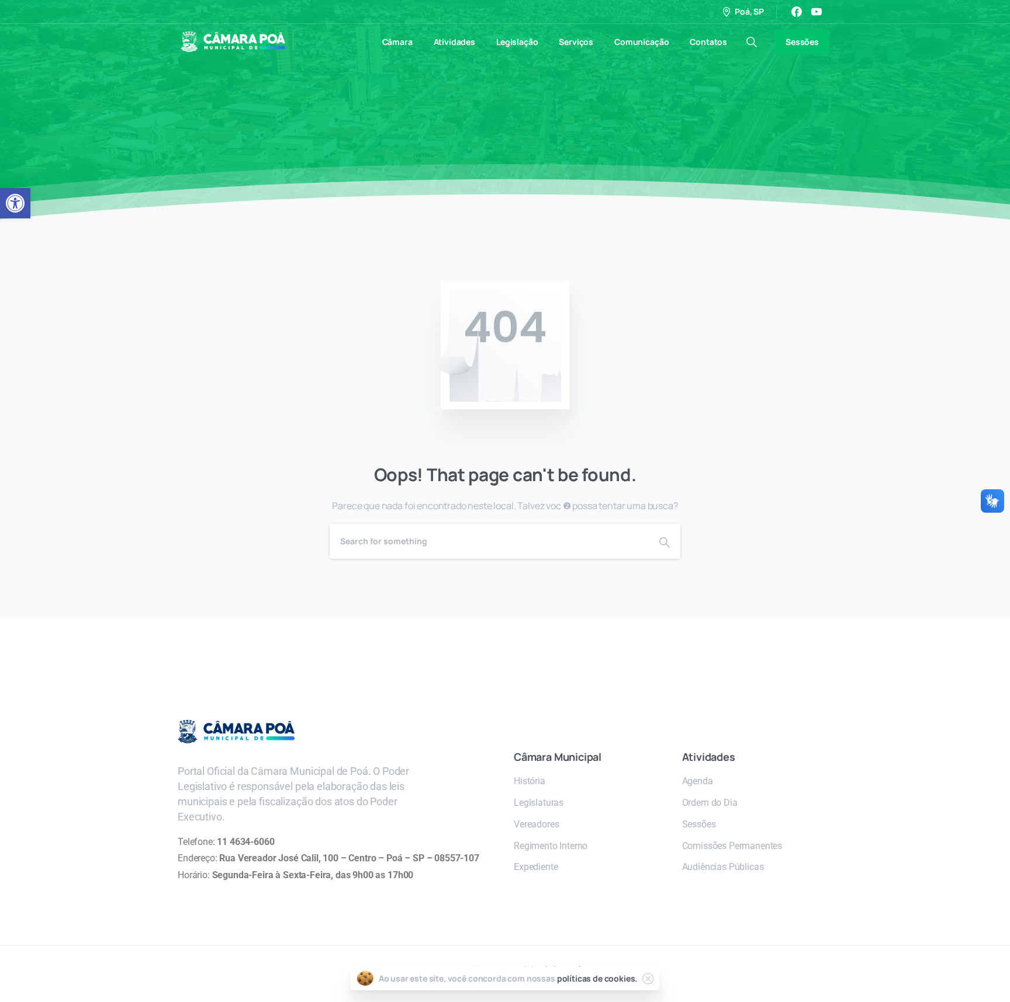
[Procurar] (752, 42)
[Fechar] (647, 978)
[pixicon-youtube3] (653, 658)
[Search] (664, 541)
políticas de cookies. (597, 978)
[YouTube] (816, 11)
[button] (15, 203)
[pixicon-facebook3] (629, 658)
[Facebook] (797, 11)
